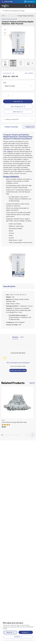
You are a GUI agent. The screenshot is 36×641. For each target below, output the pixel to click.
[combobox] (18, 86)
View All (32, 383)
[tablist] (18, 127)
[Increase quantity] (11, 96)
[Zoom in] (5, 29)
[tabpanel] (18, 229)
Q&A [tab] (22, 337)
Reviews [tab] (15, 337)
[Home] (5, 5)
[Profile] (26, 6)
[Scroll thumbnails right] (31, 63)
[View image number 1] (5, 63)
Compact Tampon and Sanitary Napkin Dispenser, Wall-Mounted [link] (26, 15)
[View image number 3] (20, 63)
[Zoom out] (5, 33)
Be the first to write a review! (18, 370)
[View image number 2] (13, 63)
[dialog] (18, 630)
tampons (10, 151)
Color (4, 82)
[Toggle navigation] (33, 5)
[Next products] (32, 435)
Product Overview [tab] (11, 127)
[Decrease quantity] (5, 96)
